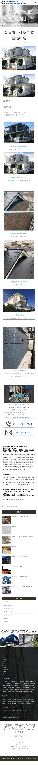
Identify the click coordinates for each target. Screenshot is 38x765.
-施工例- (17, 42)
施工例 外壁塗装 (23, 42)
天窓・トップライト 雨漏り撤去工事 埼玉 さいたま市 (14, 710)
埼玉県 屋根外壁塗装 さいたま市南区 (11, 717)
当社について (5, 657)
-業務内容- (4, 659)
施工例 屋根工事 (8, 615)
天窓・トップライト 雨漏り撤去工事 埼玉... (23, 586)
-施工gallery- (4, 667)
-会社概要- (4, 671)
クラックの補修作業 (19, 370)
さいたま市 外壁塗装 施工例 (19, 556)
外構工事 (14, 526)
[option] (9, 640)
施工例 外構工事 (8, 608)
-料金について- (5, 669)
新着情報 (6, 618)
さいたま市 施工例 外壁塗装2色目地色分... (23, 536)
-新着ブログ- (4, 665)
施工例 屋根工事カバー (18, 566)
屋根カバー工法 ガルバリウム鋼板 (20, 516)
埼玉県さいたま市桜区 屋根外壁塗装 (20, 576)
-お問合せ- (4, 673)
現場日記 (6, 621)
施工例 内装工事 (8, 605)
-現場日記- (4, 652)
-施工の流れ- (4, 663)
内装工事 (14, 546)
